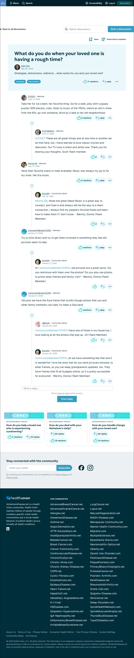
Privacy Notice (61, 474)
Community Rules (15, 636)
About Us (11, 632)
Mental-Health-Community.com (109, 526)
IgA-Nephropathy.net (62, 615)
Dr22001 (31, 96)
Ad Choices (31, 636)
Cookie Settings (107, 632)
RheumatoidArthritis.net (104, 584)
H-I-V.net (55, 602)
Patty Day (25, 66)
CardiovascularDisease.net (66, 553)
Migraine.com (98, 531)
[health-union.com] (18, 499)
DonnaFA (45, 193)
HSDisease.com (59, 606)
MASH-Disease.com (102, 517)
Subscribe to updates (116, 39)
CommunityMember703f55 (39, 230)
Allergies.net (57, 513)
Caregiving (20, 82)
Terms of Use (12, 477)
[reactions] (94, 286)
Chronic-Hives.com (61, 562)
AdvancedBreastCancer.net (66, 504)
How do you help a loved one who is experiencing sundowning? (23, 428)
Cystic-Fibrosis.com (62, 575)
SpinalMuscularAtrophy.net (106, 611)
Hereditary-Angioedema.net (66, 598)
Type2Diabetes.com (102, 620)
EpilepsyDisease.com (63, 584)
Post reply (67, 399)
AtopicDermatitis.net (62, 526)
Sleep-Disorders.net (102, 602)
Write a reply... (31, 388)
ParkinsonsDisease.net (103, 557)
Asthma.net (57, 522)
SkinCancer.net (99, 598)
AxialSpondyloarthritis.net (65, 535)
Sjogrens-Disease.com (103, 593)
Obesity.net (97, 548)
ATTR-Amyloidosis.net (63, 531)
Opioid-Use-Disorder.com (105, 553)
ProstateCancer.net (101, 571)
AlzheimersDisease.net (63, 517)
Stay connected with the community (32, 461)
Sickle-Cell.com (99, 589)
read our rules (63, 393)
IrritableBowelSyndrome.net (66, 624)
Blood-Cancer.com (61, 544)
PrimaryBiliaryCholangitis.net (107, 566)
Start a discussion (121, 29)
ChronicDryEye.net (61, 557)
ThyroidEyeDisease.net (103, 615)
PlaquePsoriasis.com (102, 562)
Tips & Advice (34, 82)
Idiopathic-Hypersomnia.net (66, 611)
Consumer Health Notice (62, 632)
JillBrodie (46, 323)
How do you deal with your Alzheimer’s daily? (65, 427)
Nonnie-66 (32, 163)
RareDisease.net (99, 580)
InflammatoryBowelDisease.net (68, 620)
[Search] (66, 29)
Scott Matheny (48, 131)
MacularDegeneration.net (105, 513)
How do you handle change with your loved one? (108, 427)
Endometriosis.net (60, 580)
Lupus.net (96, 508)
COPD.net (56, 571)
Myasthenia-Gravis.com (104, 539)
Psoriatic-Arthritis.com (103, 575)
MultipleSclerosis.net (102, 535)
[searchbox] (88, 29)
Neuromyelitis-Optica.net (105, 544)
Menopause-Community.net (106, 522)
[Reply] (102, 157)
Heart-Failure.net (60, 589)
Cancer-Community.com (64, 548)
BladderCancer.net (61, 539)
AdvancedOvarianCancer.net (67, 508)
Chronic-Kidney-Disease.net (67, 566)
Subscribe (125, 3)
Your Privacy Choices (86, 632)
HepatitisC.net (58, 593)
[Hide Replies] (32, 123)
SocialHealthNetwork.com (105, 606)
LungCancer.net (99, 504)
